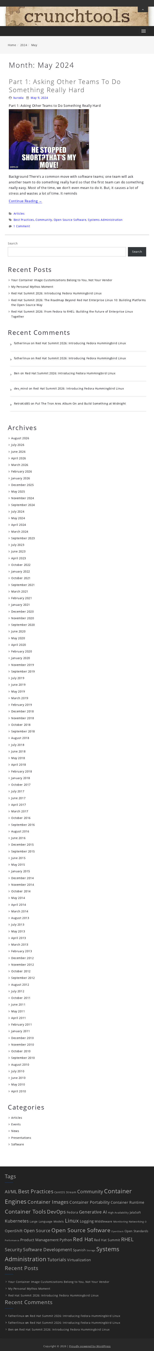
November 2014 (22, 885)
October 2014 (21, 891)
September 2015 (23, 851)
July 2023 (17, 545)
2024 (23, 45)
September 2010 (23, 1058)
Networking (136, 1221)
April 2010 (18, 1091)
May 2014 (18, 898)
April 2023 (18, 558)
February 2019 (21, 705)
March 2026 (19, 465)
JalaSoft (135, 1212)
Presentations (21, 1138)
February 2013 (21, 951)
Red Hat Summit (107, 1240)
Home (12, 45)
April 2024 (18, 525)
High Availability (118, 1212)
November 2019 (22, 665)
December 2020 (22, 611)
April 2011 (18, 1018)
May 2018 (18, 758)
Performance (12, 1240)
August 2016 (20, 831)
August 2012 (20, 984)
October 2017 (21, 785)
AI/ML (11, 1191)
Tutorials (56, 1259)
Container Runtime (127, 1202)
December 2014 (22, 878)
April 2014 (18, 905)
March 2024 (19, 531)
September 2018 (23, 731)
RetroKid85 (22, 403)
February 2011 (21, 1024)
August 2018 (20, 738)
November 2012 (22, 964)
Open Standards (136, 1231)
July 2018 (17, 745)
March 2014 (19, 911)
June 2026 (18, 451)
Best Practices (24, 220)
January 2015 (20, 871)
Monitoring (120, 1221)
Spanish (79, 1250)
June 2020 (18, 631)
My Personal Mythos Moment (32, 287)
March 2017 (19, 811)
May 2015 (18, 864)
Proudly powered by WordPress (90, 1346)
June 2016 (18, 838)
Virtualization (79, 1259)
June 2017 (18, 798)
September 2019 (23, 671)
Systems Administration (105, 220)
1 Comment (21, 226)
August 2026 (20, 438)
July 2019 (17, 678)
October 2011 (21, 998)
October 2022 (21, 565)
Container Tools (25, 1211)
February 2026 (21, 471)
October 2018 (21, 725)
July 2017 (17, 791)
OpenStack (117, 1231)
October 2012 (21, 971)
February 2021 (21, 598)
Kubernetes (17, 1221)
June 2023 (18, 551)
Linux (72, 1220)
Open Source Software (70, 220)
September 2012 (23, 978)
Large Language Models (47, 1221)
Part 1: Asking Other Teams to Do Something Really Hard (65, 85)
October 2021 (21, 578)
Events (16, 1124)
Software (17, 1144)
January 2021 (20, 605)
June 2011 (18, 1004)
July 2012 (17, 991)
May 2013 (18, 931)
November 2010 (22, 1044)
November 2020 (22, 618)
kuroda (18, 98)
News (15, 1131)
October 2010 (21, 1051)
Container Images (47, 1202)
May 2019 (18, 691)
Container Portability (89, 1202)
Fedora (72, 1212)
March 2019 (19, 698)
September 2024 (23, 505)
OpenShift (14, 1230)
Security (13, 1249)
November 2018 (22, 718)
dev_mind (21, 388)
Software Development (47, 1249)
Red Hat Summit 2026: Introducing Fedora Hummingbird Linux (56, 293)
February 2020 (21, 651)
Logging (87, 1221)
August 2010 (20, 1064)
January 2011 (20, 1031)
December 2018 (22, 711)
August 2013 (20, 918)
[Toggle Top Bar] (143, 9)
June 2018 (18, 751)
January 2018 (20, 778)
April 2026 (18, 458)
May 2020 (18, 638)
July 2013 (17, 924)
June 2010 (18, 1078)
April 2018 (18, 764)
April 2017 (18, 805)
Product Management (39, 1239)
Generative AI (93, 1212)
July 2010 (17, 1071)
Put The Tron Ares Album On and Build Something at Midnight (80, 403)
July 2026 (17, 445)
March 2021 (19, 591)
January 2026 (20, 478)
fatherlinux (22, 343)
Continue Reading (25, 201)
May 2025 (18, 491)
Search (13, 243)
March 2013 (19, 944)
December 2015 (22, 844)
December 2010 (22, 1038)
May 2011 (18, 1011)
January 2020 (20, 658)
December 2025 (22, 485)
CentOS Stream (65, 1192)
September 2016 (23, 825)
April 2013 (18, 938)
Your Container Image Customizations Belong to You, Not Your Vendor (61, 280)
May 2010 (18, 1084)
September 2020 (23, 625)
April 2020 (18, 645)
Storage (91, 1250)
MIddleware (103, 1221)
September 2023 (23, 538)
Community (43, 220)
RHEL (127, 1239)
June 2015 (18, 858)
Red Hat (83, 1239)
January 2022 (20, 571)
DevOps (56, 1211)
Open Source (37, 1230)
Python (66, 1239)
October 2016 (21, 818)
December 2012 (22, 958)
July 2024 (17, 511)
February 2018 (21, 771)
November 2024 (22, 498)
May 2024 (18, 518)
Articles (19, 213)
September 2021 (23, 585)
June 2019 (18, 685)
